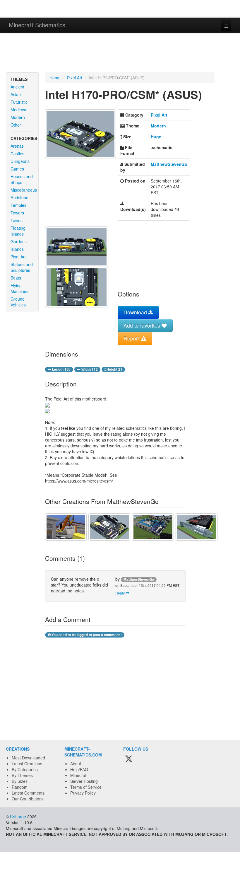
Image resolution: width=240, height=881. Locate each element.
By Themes (22, 775)
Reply (120, 592)
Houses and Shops (22, 179)
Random (20, 787)
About (75, 763)
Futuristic (19, 102)
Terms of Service (86, 787)
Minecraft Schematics (37, 25)
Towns (17, 220)
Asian (16, 94)
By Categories (25, 769)
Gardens (19, 241)
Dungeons (20, 161)
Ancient (17, 87)
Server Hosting (84, 781)
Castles (17, 153)
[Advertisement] (120, 53)
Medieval (19, 110)
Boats (16, 278)
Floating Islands (18, 231)
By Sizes (20, 781)
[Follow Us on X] (129, 759)
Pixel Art (18, 257)
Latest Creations (27, 763)
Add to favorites (143, 325)
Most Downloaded (28, 758)
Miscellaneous (24, 190)
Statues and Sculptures (22, 267)
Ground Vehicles (18, 302)
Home (55, 78)
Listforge (18, 816)
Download (136, 312)
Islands (17, 249)
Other (16, 125)
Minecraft (79, 775)
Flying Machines (19, 288)
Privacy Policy (83, 793)
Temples (18, 205)
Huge (156, 136)
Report (132, 338)
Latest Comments (28, 793)
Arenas (17, 146)
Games (17, 169)
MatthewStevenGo (169, 164)
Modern (18, 117)
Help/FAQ (79, 769)
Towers (17, 213)
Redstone (19, 197)
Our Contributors (27, 799)
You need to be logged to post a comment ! (86, 634)
